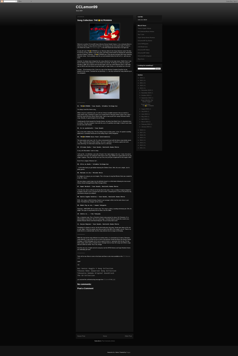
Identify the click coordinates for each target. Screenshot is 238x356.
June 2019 (144, 114)
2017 (141, 132)
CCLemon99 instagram (144, 56)
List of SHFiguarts (143, 43)
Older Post (128, 336)
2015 (141, 137)
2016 (141, 135)
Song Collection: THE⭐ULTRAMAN (147, 105)
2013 (141, 142)
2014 (141, 140)
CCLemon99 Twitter (143, 53)
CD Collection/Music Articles (146, 31)
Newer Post (81, 336)
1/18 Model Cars (143, 47)
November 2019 (146, 93)
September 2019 (146, 98)
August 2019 (145, 109)
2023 (141, 78)
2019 (141, 88)
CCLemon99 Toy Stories (145, 40)
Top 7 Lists (141, 34)
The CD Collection (86, 276)
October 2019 (145, 95)
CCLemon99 (86, 7)
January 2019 (145, 126)
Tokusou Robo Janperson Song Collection (96, 271)
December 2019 (146, 90)
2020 (141, 85)
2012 (141, 145)
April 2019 (144, 119)
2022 (141, 80)
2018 (141, 130)
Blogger (128, 352)
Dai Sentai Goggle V (95, 47)
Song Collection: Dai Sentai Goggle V (147, 100)
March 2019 (145, 121)
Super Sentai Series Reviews (146, 37)
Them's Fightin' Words (144, 28)
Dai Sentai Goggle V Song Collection (95, 269)
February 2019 (146, 124)
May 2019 (144, 116)
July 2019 (144, 111)
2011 (141, 148)
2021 (141, 83)
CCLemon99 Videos (144, 50)
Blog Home (141, 59)
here (107, 71)
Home (105, 336)
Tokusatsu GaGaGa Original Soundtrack (95, 273)
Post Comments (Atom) (108, 341)
